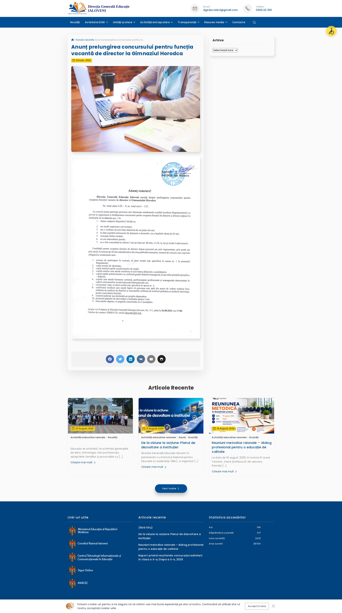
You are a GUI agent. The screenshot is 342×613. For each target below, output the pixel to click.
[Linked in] (130, 359)
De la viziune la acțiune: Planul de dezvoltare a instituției (168, 444)
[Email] (151, 359)
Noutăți (75, 22)
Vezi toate (169, 488)
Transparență (187, 22)
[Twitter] (120, 359)
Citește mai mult (82, 462)
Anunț (182, 437)
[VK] (141, 359)
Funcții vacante (85, 40)
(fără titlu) (145, 527)
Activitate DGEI (95, 22)
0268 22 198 (264, 10)
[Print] (161, 359)
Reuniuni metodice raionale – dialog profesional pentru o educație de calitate (241, 447)
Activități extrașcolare (155, 22)
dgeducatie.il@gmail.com (220, 10)
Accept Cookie (257, 606)
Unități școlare (122, 22)
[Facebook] (110, 359)
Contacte (238, 22)
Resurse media (214, 22)
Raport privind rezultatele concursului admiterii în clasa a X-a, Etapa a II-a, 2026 (170, 557)
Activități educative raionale (88, 437)
